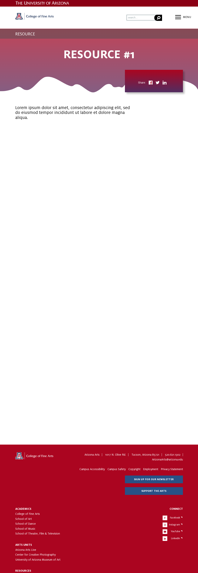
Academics (23, 508)
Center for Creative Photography (35, 554)
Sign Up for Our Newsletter (154, 479)
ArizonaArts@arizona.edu (167, 459)
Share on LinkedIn (164, 83)
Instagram (174, 524)
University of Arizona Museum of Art (37, 559)
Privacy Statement (172, 469)
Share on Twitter (158, 83)
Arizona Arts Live (25, 549)
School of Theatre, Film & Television (37, 533)
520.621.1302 (172, 454)
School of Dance (25, 523)
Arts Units (23, 544)
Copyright (134, 469)
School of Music (25, 528)
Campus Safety (117, 469)
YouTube (175, 531)
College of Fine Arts (27, 513)
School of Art (23, 518)
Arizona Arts (34, 17)
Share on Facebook (151, 83)
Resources (23, 570)
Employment (150, 469)
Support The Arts (153, 491)
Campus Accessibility (92, 469)
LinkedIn (175, 538)
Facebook (175, 517)
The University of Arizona (34, 457)
